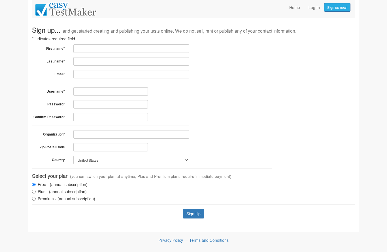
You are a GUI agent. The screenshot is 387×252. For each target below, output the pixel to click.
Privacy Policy (170, 240)
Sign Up (193, 213)
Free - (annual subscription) (63, 184)
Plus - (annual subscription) (62, 191)
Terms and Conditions (209, 240)
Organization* (54, 134)
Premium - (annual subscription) (66, 198)
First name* (55, 48)
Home (294, 7)
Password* (56, 104)
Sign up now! (337, 7)
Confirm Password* (49, 116)
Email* (59, 73)
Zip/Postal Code (52, 146)
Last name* (55, 61)
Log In (314, 7)
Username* (55, 91)
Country (58, 159)
